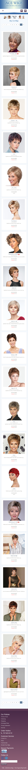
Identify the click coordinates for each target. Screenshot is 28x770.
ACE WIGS (14, 3)
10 (16, 24)
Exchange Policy (5, 723)
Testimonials (4, 743)
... (8, 24)
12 (21, 24)
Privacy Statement (5, 725)
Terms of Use (4, 716)
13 (23, 24)
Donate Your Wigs (5, 745)
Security (3, 727)
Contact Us (3, 738)
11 (18, 24)
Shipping (3, 721)
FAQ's (2, 740)
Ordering (3, 719)
